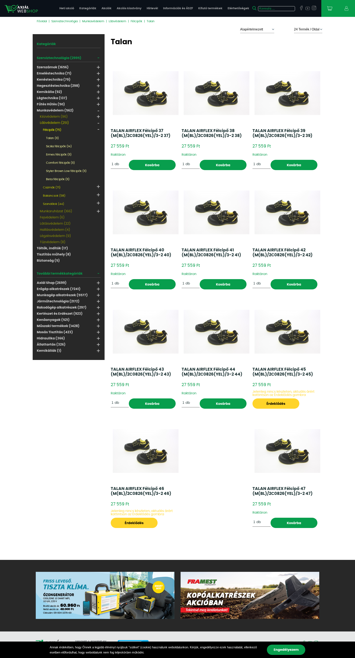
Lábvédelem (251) (54, 122)
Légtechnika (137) (52, 98)
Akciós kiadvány (129, 8)
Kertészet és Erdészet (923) (60, 313)
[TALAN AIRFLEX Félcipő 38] (216, 93)
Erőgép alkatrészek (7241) (59, 289)
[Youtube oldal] (307, 9)
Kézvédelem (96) (54, 116)
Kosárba (152, 165)
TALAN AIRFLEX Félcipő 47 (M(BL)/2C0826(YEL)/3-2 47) (282, 491)
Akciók (106, 8)
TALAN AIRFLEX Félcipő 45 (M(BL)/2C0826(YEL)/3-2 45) (282, 371)
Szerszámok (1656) (53, 67)
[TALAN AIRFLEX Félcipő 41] (216, 212)
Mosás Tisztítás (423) (55, 332)
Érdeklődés (275, 403)
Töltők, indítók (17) (52, 248)
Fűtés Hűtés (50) (51, 104)
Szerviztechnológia (64, 21)
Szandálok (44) (53, 204)
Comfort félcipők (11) (60, 162)
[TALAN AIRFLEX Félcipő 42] (287, 212)
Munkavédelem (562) (55, 110)
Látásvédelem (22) (55, 223)
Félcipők (136, 21)
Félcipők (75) (52, 130)
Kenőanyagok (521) (53, 319)
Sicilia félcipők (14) (59, 146)
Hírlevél (152, 8)
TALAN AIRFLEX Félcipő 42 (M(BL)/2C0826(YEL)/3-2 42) (282, 252)
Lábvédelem (117, 21)
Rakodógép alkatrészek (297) (61, 307)
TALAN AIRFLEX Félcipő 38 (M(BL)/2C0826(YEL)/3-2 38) (212, 133)
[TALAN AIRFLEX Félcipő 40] (146, 212)
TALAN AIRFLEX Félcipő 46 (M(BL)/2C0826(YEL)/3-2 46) (141, 491)
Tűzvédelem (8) (52, 242)
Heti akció (66, 8)
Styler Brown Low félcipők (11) (66, 171)
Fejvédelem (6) (52, 217)
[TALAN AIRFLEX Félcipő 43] (146, 332)
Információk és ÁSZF (178, 8)
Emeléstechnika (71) (54, 73)
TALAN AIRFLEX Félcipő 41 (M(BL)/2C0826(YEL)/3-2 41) (211, 252)
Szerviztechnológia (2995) (59, 58)
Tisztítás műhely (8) (54, 254)
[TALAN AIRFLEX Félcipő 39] (287, 93)
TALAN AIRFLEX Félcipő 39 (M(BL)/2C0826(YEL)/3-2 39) (282, 133)
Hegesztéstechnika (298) (58, 85)
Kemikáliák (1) (49, 350)
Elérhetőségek (238, 8)
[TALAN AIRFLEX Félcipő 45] (287, 332)
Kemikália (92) (49, 92)
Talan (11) (52, 138)
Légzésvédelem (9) (55, 236)
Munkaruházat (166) (56, 211)
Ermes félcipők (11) (58, 154)
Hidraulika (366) (51, 338)
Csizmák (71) (51, 187)
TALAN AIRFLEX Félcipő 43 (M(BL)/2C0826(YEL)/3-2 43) (141, 371)
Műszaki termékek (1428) (58, 326)
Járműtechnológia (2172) (58, 301)
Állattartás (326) (51, 344)
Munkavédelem (93, 21)
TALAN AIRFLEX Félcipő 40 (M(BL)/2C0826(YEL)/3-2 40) (141, 252)
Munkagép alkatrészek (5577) (62, 295)
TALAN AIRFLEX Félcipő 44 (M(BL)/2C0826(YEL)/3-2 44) (212, 371)
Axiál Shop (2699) (52, 282)
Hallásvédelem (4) (55, 229)
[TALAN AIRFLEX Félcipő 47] (287, 451)
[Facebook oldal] (301, 8)
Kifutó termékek (210, 8)
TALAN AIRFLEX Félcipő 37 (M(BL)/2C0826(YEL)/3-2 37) (141, 133)
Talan (150, 21)
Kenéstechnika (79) (53, 79)
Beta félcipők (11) (57, 179)
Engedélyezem (286, 649)
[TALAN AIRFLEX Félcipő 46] (146, 451)
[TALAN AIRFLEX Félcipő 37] (146, 93)
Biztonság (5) (48, 260)
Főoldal (42, 21)
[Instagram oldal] (314, 8)
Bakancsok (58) (54, 195)
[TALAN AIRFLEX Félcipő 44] (216, 332)
